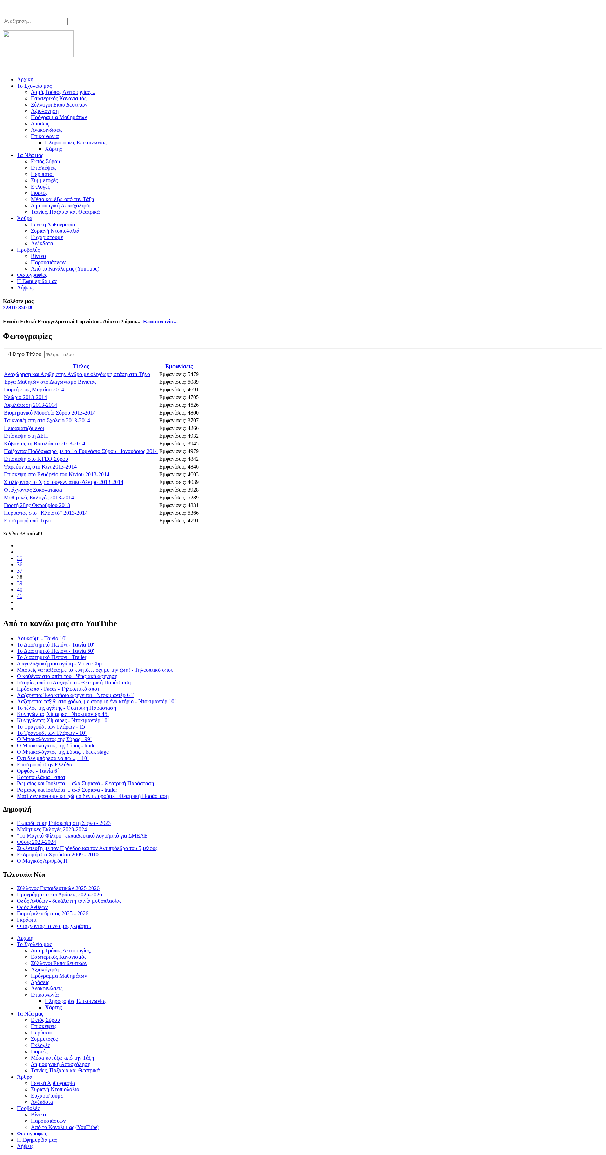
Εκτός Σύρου (45, 161)
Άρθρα (24, 218)
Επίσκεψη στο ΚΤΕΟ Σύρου (36, 459)
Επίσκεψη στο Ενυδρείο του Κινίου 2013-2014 (56, 474)
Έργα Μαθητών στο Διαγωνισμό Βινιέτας (50, 382)
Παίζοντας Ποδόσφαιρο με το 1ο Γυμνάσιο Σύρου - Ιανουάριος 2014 (81, 451)
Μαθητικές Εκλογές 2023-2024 (52, 829)
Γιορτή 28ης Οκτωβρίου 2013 (37, 505)
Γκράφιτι (26, 920)
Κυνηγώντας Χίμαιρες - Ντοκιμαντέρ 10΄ (63, 720)
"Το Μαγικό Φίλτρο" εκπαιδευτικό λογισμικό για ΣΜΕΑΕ (82, 836)
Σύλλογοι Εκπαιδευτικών (59, 105)
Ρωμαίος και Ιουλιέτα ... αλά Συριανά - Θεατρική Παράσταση (85, 783)
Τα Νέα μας (30, 155)
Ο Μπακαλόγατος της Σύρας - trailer (57, 746)
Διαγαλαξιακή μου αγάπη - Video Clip (59, 664)
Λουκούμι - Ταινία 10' (41, 638)
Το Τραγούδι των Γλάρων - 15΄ (52, 727)
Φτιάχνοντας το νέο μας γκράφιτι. (54, 926)
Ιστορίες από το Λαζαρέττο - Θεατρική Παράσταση (74, 682)
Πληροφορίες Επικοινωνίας (75, 142)
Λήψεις (25, 288)
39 (19, 583)
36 (19, 564)
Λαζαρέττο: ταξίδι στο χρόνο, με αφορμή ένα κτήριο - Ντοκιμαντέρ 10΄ (96, 701)
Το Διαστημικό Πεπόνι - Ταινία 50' (55, 651)
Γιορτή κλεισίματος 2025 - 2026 (52, 913)
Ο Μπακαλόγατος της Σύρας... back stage (63, 752)
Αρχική (25, 79)
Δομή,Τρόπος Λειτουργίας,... (63, 92)
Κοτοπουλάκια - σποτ (41, 777)
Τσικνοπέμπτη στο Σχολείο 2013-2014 (47, 420)
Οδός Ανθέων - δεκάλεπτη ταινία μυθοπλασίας (69, 901)
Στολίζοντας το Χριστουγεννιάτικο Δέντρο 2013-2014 (63, 482)
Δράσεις (40, 124)
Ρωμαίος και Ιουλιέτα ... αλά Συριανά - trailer (67, 790)
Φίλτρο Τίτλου (26, 354)
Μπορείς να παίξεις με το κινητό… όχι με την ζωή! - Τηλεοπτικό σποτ (95, 670)
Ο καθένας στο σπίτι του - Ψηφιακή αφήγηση (67, 676)
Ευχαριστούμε (47, 237)
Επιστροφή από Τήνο (27, 521)
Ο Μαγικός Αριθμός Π (42, 861)
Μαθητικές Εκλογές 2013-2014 (39, 497)
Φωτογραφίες (32, 275)
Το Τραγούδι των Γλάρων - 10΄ (52, 733)
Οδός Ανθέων (32, 907)
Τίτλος (81, 366)
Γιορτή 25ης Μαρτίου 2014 (34, 389)
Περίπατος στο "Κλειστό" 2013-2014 (46, 513)
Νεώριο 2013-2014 (25, 397)
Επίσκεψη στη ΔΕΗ (26, 436)
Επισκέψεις (43, 168)
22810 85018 (17, 307)
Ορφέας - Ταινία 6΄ (38, 771)
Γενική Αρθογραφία (53, 224)
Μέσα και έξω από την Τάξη (62, 199)
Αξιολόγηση (45, 111)
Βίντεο (38, 256)
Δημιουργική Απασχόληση (60, 206)
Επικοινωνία (45, 136)
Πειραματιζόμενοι (24, 428)
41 (19, 596)
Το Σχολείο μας (34, 86)
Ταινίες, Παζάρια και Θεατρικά (65, 212)
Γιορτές (39, 193)
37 (19, 571)
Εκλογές (40, 187)
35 (19, 558)
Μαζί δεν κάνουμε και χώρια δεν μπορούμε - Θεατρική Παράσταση (93, 796)
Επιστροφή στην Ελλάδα (44, 764)
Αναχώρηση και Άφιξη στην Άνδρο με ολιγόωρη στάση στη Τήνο (77, 374)
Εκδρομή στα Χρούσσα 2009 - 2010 (58, 854)
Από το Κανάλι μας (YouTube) (65, 269)
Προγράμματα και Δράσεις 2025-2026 (59, 894)
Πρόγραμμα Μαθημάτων (59, 117)
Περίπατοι (42, 174)
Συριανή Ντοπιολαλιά (55, 231)
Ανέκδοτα (42, 243)
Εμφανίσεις (179, 366)
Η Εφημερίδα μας (37, 281)
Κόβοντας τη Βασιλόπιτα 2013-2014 (44, 443)
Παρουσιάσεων (48, 262)
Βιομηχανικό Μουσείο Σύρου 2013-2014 (50, 413)
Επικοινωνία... (160, 321)
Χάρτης (53, 149)
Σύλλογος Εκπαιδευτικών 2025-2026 (58, 888)
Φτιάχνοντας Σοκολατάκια (33, 490)
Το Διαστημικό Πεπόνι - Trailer (51, 657)
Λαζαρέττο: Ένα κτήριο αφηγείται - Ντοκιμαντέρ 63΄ (75, 695)
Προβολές (28, 250)
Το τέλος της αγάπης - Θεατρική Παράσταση (66, 708)
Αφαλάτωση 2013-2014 (30, 405)
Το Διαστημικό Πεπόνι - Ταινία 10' (55, 645)
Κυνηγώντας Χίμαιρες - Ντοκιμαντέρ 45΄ (63, 714)
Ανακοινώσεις (46, 130)
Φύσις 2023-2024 (36, 842)
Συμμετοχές (44, 180)
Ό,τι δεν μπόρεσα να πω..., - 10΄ (53, 758)
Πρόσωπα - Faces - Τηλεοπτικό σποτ (58, 689)
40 (19, 590)
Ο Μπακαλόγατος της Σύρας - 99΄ (54, 739)
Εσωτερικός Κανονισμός (58, 98)
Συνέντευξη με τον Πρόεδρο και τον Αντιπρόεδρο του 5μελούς (87, 848)
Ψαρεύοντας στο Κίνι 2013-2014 (40, 467)
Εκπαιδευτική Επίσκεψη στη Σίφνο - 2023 (64, 823)
